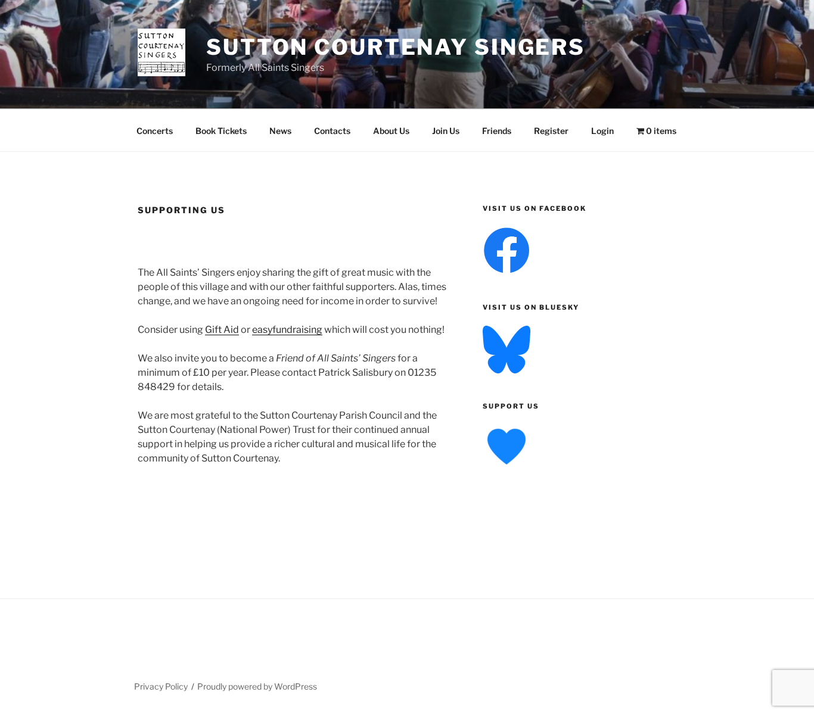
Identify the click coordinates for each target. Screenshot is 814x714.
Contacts (332, 131)
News (280, 131)
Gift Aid (222, 329)
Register (551, 131)
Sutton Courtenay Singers (395, 47)
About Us (391, 131)
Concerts (154, 131)
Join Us (445, 131)
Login (602, 131)
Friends (496, 131)
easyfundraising (287, 329)
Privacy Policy (161, 686)
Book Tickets (221, 131)
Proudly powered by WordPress (257, 686)
